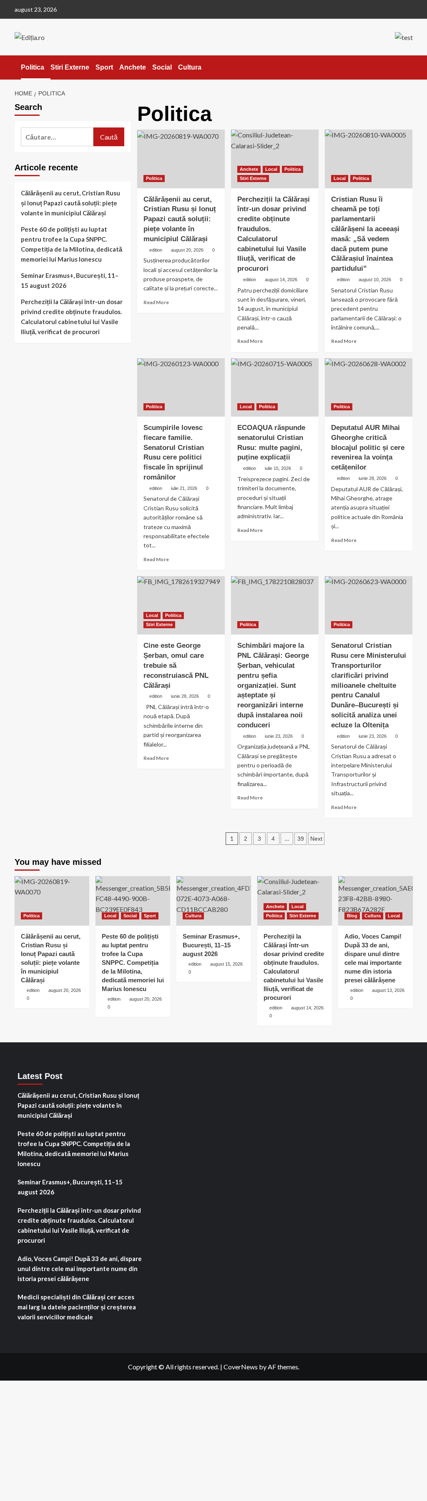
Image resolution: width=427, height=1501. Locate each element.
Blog (352, 915)
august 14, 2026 (281, 279)
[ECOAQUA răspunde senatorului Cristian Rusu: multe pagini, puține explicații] (275, 387)
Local (271, 169)
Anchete (132, 67)
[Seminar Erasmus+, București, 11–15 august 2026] (213, 901)
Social (162, 67)
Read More (156, 302)
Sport (104, 67)
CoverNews (241, 1367)
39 (300, 838)
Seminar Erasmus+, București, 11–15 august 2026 (69, 280)
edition (155, 249)
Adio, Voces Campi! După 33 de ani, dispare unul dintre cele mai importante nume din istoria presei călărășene (80, 1268)
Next (316, 838)
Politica (32, 67)
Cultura (189, 67)
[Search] (407, 67)
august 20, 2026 (187, 249)
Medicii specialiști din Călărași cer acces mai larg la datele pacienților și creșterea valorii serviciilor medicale (77, 1307)
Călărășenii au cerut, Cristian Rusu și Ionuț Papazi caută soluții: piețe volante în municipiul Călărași (179, 219)
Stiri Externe (69, 67)
